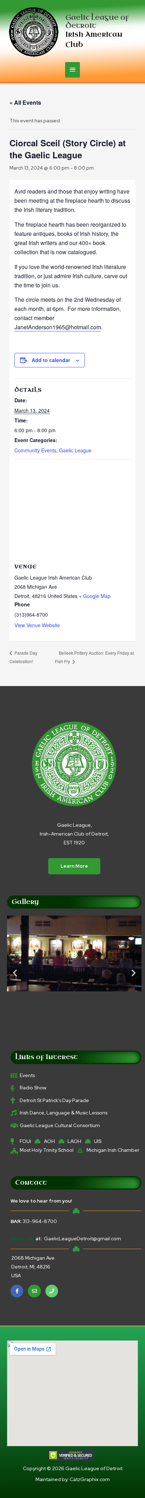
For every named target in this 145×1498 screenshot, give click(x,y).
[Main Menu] (72, 69)
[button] (15, 972)
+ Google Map (95, 595)
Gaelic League (75, 450)
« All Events (25, 102)
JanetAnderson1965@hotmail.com (57, 327)
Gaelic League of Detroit (97, 21)
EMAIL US (22, 1238)
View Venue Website (37, 625)
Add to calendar (51, 359)
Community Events (35, 450)
